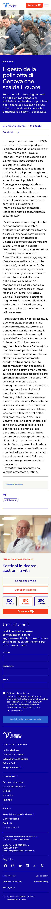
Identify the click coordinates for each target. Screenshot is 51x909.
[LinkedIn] (27, 865)
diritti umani (10, 500)
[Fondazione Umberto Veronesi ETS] (10, 5)
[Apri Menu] (45, 5)
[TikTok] (35, 865)
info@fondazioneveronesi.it (21, 851)
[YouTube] (20, 865)
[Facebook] (5, 865)
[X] (42, 865)
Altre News (9, 62)
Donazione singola (25, 580)
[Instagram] (13, 865)
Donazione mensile (25, 589)
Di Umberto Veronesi (14, 126)
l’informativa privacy (28, 696)
